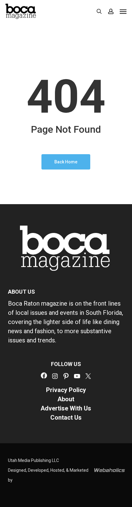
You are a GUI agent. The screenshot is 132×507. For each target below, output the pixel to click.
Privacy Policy (66, 390)
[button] (123, 11)
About (65, 399)
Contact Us (66, 417)
